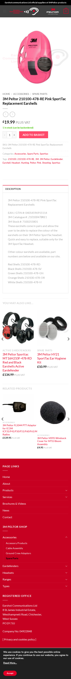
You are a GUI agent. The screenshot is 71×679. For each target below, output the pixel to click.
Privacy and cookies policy (19, 639)
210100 (12, 159)
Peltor (33, 162)
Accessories (21, 94)
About (6, 483)
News (6, 510)
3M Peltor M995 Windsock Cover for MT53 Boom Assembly (51, 441)
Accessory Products (16, 543)
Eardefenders (10, 566)
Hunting (25, 162)
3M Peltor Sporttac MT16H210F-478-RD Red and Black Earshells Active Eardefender (17, 362)
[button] (5, 11)
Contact (7, 517)
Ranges (7, 579)
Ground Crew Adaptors (18, 553)
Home (6, 94)
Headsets (8, 572)
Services (7, 497)
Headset (16, 162)
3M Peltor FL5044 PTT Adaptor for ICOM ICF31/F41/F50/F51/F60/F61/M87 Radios (21, 430)
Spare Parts (39, 94)
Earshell (7, 162)
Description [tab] (13, 189)
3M (37, 159)
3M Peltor (45, 159)
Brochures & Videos (14, 503)
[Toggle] (66, 490)
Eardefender (57, 159)
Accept (10, 673)
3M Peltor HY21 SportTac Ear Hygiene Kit (51, 358)
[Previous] (3, 345)
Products (8, 490)
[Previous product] (12, 114)
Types (6, 586)
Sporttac (44, 153)
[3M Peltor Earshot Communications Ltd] (24, 11)
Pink (39, 162)
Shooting (46, 162)
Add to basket (34, 134)
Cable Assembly (14, 548)
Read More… (10, 663)
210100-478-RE (25, 159)
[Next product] (5, 114)
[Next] (68, 345)
